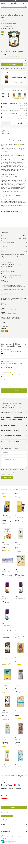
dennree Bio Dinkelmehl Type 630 (10, 113)
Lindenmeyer (4, 12)
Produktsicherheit (5, 836)
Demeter (15, 215)
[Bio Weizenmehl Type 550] (20, 702)
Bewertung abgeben (14, 390)
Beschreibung (6, 123)
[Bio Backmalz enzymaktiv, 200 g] (8, 95)
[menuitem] (23, 3)
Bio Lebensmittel (6, 215)
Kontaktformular (5, 812)
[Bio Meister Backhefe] (7, 534)
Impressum (3, 838)
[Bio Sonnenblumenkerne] (20, 729)
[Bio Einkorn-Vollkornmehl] (7, 729)
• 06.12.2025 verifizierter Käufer (11, 351)
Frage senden (7, 477)
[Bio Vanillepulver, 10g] (7, 507)
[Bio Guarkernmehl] (20, 534)
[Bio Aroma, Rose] (7, 614)
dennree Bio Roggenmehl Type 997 (11, 110)
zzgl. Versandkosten (16, 56)
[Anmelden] (23, 3)
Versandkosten (22, 775)
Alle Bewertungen (14, 386)
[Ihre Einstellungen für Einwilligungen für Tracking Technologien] (8, 843)
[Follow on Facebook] (2, 819)
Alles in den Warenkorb (19, 98)
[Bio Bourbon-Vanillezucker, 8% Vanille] (20, 560)
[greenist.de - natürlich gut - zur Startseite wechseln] (14, 3)
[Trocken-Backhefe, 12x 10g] (20, 507)
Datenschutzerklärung (20, 836)
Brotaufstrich (21, 149)
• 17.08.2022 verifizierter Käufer (11, 363)
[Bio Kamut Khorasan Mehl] (7, 702)
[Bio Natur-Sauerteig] (25, 95)
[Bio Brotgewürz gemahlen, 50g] (7, 755)
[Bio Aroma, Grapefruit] (7, 587)
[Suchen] (26, 6)
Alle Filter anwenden (7, 218)
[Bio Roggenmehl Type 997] (14, 95)
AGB (12, 836)
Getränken (20, 201)
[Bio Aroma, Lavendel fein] (20, 587)
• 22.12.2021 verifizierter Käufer (11, 374)
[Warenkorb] (26, 3)
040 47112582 (14, 807)
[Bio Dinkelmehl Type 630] (19, 95)
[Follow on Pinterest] (4, 819)
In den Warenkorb (12, 64)
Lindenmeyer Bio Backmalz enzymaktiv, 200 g (12, 106)
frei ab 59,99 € (12, 0)
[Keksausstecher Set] (7, 560)
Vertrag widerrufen (7, 816)
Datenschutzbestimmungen (16, 472)
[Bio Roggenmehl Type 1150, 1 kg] (20, 755)
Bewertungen (17, 123)
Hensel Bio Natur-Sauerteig (9, 117)
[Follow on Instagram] (6, 819)
